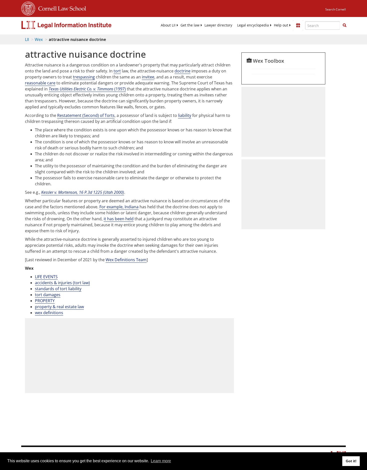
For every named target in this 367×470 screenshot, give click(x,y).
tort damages (47, 294)
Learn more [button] (161, 461)
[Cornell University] (28, 7)
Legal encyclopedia (253, 25)
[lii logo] (77, 25)
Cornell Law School (60, 7)
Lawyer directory (218, 25)
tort (117, 71)
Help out (281, 25)
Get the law (190, 25)
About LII (168, 25)
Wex (39, 39)
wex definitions (49, 312)
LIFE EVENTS (46, 276)
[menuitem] (168, 25)
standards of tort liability (58, 288)
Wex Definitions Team (126, 259)
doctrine (182, 71)
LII (27, 39)
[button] (344, 25)
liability (184, 115)
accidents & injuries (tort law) (62, 282)
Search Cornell (335, 9)
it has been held (119, 219)
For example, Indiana (119, 207)
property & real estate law (59, 306)
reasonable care (40, 83)
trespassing (84, 77)
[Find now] (344, 25)
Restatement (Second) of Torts (86, 115)
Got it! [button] (351, 461)
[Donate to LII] (298, 25)
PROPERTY (45, 300)
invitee (148, 77)
